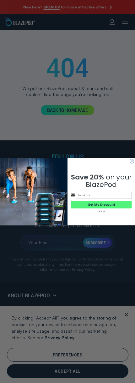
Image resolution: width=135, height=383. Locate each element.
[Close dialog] (132, 161)
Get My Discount (101, 204)
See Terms (101, 211)
